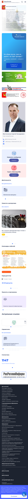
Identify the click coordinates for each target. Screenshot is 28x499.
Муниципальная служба (7, 427)
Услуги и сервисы (6, 393)
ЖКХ (3, 234)
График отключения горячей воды (10, 401)
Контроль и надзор (6, 436)
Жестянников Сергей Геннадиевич (14, 134)
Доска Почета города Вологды (9, 414)
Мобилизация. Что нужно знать (9, 396)
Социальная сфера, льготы (8, 394)
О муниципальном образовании (10, 403)
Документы (4, 428)
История (4, 409)
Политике (15, 492)
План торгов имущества (8, 459)
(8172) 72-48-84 (5, 471)
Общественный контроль (8, 463)
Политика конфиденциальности (7, 483)
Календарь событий (6, 388)
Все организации (6, 332)
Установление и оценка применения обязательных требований (11, 454)
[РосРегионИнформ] (14, 375)
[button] (12, 243)
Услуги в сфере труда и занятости (10, 458)
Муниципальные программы (9, 421)
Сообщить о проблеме (14, 65)
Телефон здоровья (6, 399)
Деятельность (5, 417)
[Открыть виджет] (24, 494)
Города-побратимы (6, 411)
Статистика (4, 433)
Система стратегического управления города (13, 446)
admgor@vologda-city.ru (8, 479)
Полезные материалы (7, 391)
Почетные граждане (7, 406)
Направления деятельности (8, 418)
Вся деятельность (7, 183)
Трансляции (5, 397)
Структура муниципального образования (12, 425)
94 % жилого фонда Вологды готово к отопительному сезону (14, 231)
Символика (4, 405)
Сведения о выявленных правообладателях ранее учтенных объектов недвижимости (12, 443)
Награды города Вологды (8, 408)
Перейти (14, 160)
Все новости (5, 206)
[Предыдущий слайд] (2, 77)
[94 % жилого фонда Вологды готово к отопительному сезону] (14, 218)
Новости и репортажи (7, 389)
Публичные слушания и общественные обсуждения (11, 431)
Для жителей (5, 386)
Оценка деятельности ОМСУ (9, 465)
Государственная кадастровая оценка (11, 461)
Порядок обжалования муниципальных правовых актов (11, 452)
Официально (5, 424)
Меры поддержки (6, 420)
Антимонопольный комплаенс (9, 445)
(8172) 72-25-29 (5, 475)
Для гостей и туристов (7, 413)
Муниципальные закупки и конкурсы (11, 434)
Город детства (6, 276)
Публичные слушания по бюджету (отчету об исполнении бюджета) (13, 449)
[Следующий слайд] (25, 77)
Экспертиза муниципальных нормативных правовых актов (12, 440)
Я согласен (14, 496)
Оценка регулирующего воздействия (11, 438)
